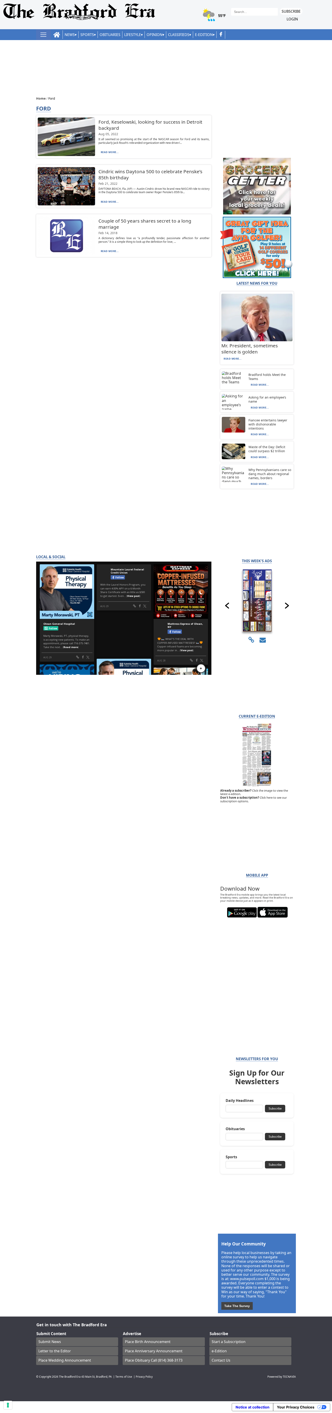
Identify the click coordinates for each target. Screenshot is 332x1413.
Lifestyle (132, 34)
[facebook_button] (221, 35)
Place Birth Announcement (148, 1341)
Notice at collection (252, 1407)
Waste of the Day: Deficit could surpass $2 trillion (266, 449)
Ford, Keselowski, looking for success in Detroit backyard (150, 125)
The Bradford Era (70, 1376)
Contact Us (221, 1360)
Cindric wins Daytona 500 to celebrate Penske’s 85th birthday (150, 174)
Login (292, 19)
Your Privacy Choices (295, 1407)
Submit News (49, 1341)
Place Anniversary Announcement (153, 1350)
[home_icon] (56, 35)
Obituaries (110, 34)
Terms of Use (123, 1376)
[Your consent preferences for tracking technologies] (8, 1405)
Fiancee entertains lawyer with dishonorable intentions (267, 424)
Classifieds (178, 34)
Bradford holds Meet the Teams (267, 376)
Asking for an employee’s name (267, 399)
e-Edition (219, 1350)
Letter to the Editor (54, 1350)
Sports (87, 34)
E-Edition (204, 34)
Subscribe (291, 11)
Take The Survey (237, 1306)
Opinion (154, 34)
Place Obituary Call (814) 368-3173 (153, 1360)
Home (41, 98)
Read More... (110, 152)
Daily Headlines (240, 1100)
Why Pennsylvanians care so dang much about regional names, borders (269, 474)
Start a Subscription (228, 1341)
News (70, 34)
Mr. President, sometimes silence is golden (249, 348)
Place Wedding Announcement (64, 1360)
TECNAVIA (289, 1376)
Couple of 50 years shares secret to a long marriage (144, 224)
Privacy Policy (144, 1376)
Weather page (214, 17)
